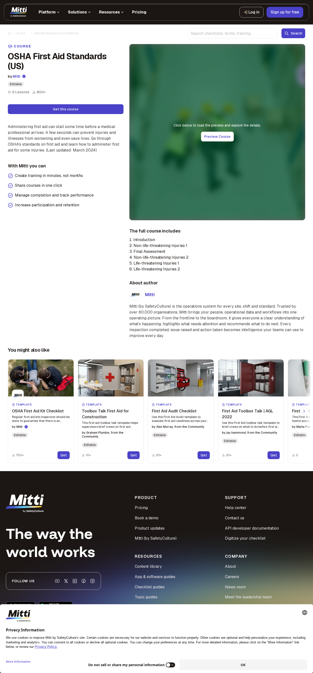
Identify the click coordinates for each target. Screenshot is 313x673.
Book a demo (146, 518)
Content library (148, 566)
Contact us (234, 518)
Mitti (16, 76)
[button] (41, 411)
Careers (232, 576)
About (230, 566)
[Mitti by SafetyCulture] (18, 12)
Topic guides (146, 597)
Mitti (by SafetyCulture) (156, 538)
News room (235, 587)
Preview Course (217, 136)
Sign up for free (285, 12)
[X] (66, 581)
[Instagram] (92, 581)
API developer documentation (252, 528)
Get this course (65, 109)
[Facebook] (83, 581)
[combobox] (233, 33)
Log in (253, 12)
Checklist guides (150, 587)
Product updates (150, 528)
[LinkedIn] (74, 581)
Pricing (141, 507)
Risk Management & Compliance (56, 33)
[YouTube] (57, 581)
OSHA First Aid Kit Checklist (38, 411)
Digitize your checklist (245, 538)
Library (20, 33)
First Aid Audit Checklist (174, 411)
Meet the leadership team (248, 597)
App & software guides (155, 576)
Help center (235, 507)
